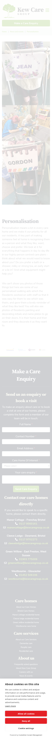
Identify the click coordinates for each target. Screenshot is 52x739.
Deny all (26, 721)
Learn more (10, 706)
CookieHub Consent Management (30, 735)
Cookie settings (26, 728)
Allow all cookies (26, 713)
